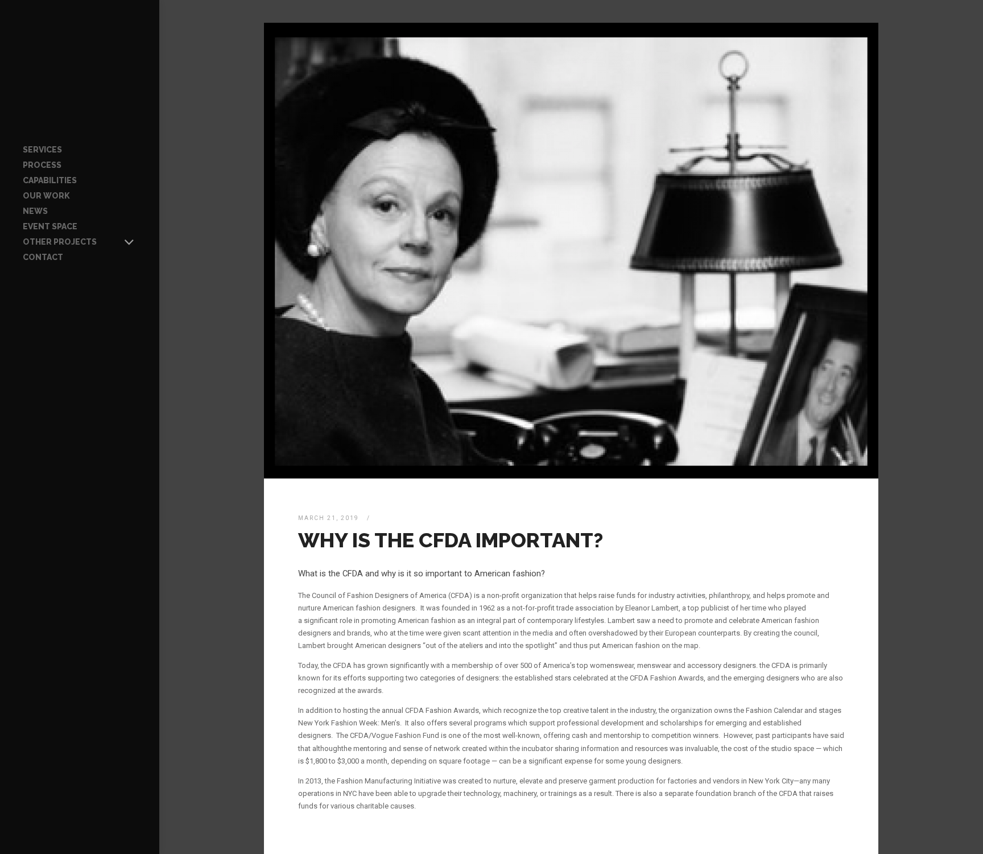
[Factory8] (80, 71)
